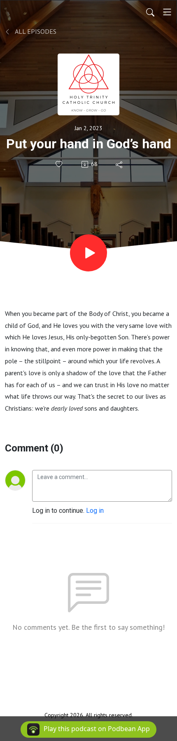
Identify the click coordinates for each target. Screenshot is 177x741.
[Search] (150, 12)
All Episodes (35, 31)
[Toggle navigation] (167, 12)
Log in (95, 510)
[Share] (119, 164)
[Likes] (59, 164)
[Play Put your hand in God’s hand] (88, 252)
